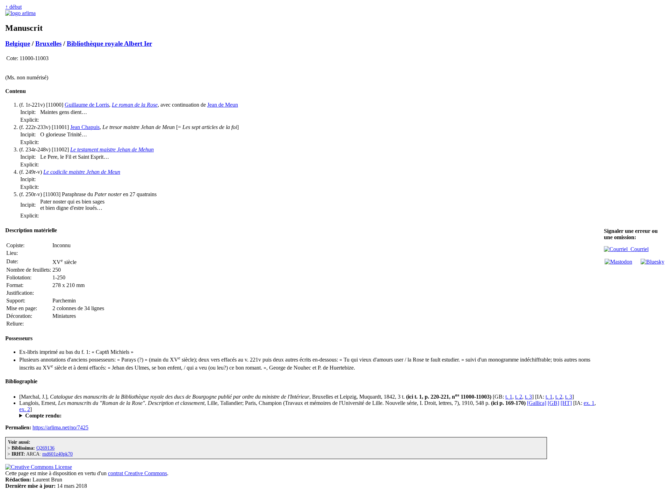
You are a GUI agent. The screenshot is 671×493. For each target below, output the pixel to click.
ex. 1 (589, 403)
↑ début (13, 7)
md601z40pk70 (57, 454)
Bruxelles (48, 43)
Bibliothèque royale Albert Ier (109, 43)
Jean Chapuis (85, 127)
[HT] (566, 403)
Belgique (17, 43)
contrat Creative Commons (137, 473)
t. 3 (528, 397)
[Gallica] (536, 403)
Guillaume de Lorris (87, 105)
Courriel (638, 249)
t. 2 (518, 397)
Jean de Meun (222, 105)
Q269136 (45, 448)
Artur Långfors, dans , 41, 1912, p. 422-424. (107, 416)
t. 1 (508, 397)
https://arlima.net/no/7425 (60, 427)
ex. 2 (24, 409)
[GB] (553, 403)
